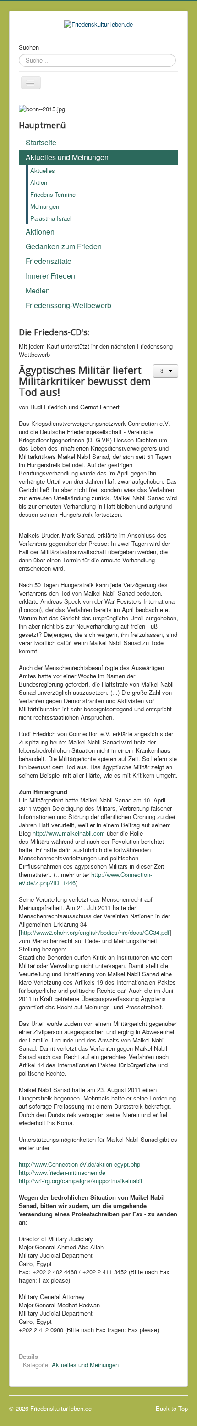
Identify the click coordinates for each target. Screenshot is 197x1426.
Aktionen (40, 231)
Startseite (41, 142)
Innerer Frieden (50, 275)
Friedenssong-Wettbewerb (68, 305)
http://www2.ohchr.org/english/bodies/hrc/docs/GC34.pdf (95, 932)
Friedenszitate (48, 261)
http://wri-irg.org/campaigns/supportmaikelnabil (80, 1180)
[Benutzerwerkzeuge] (165, 371)
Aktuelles (42, 170)
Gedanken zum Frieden (64, 246)
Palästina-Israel (50, 218)
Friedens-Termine (53, 194)
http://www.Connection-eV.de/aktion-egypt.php (79, 1164)
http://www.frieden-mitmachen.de (62, 1172)
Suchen (29, 47)
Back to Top (172, 1408)
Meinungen (44, 206)
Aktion (38, 182)
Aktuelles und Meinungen (67, 157)
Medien (38, 290)
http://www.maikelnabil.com (69, 833)
